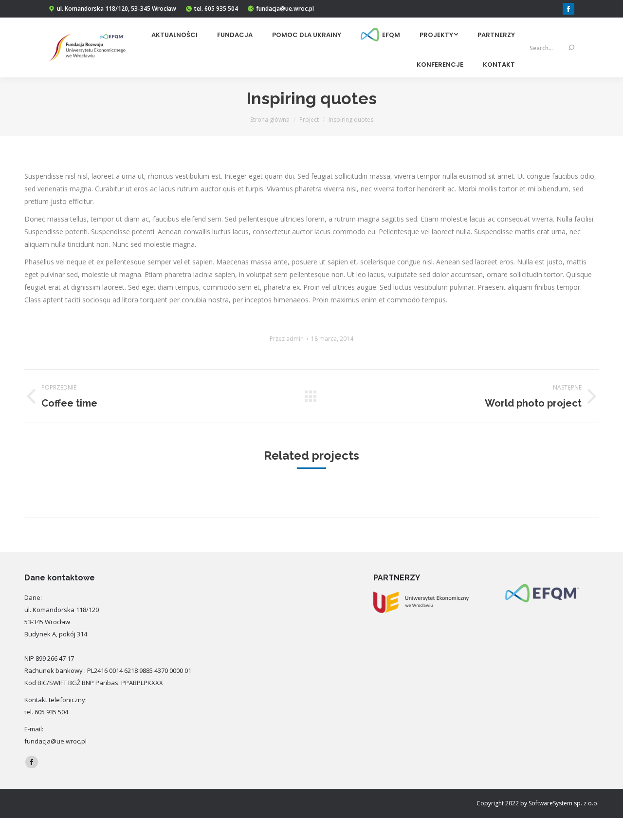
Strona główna (270, 119)
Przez (287, 339)
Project (309, 119)
